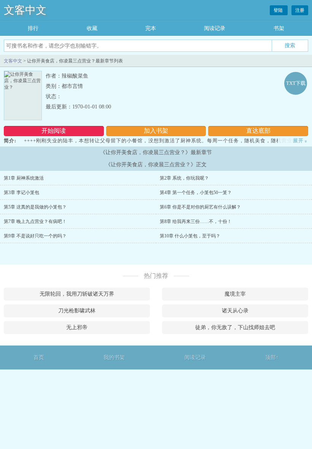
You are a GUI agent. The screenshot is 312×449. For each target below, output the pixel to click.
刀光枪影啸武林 (77, 311)
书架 (279, 28)
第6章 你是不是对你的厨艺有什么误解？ (200, 207)
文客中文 (25, 10)
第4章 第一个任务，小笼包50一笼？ (196, 192)
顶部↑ (272, 357)
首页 (38, 357)
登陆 (279, 10)
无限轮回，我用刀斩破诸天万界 (77, 294)
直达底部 (258, 130)
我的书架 (114, 357)
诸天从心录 (235, 311)
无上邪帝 (77, 327)
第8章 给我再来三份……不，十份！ (196, 221)
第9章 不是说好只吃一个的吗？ (35, 236)
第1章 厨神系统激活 (24, 178)
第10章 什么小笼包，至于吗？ (190, 236)
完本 (150, 28)
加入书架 (156, 130)
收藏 (92, 28)
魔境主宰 (235, 294)
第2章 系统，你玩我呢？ (184, 178)
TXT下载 (296, 83)
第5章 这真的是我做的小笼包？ (35, 207)
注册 (299, 10)
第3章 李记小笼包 (21, 192)
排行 (33, 28)
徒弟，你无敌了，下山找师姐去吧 (235, 327)
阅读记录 (214, 28)
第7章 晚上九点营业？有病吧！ (35, 221)
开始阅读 (53, 130)
